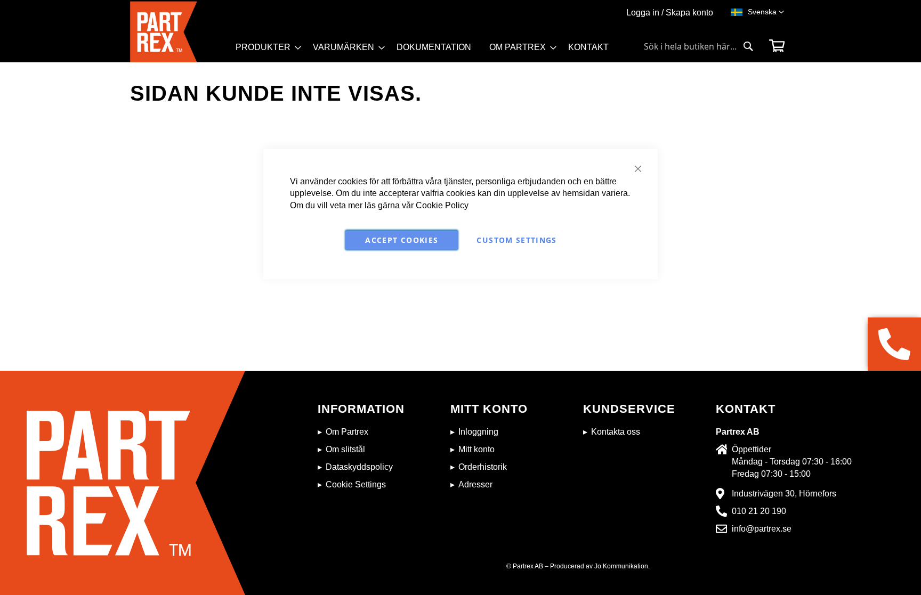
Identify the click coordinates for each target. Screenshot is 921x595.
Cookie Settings (356, 484)
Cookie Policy (442, 205)
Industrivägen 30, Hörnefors (784, 493)
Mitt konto (476, 449)
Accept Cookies (401, 240)
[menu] (427, 50)
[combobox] (698, 46)
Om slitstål (345, 449)
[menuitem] (265, 47)
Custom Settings (516, 240)
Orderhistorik (482, 466)
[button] (766, 12)
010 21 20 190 (759, 511)
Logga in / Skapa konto (669, 12)
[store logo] (179, 31)
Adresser (475, 484)
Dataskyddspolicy (359, 466)
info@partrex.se (761, 528)
